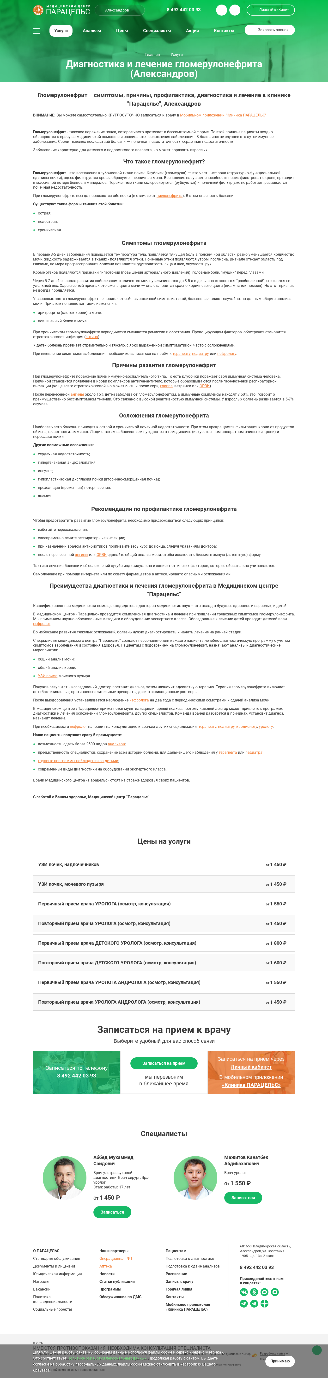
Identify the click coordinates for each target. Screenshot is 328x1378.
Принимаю (280, 1361)
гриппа (166, 386)
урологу (266, 726)
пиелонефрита (169, 195)
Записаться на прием (164, 1063)
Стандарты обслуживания (56, 1258)
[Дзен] (264, 1304)
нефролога (139, 700)
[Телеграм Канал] (254, 1304)
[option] (98, 1186)
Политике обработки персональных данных (106, 1358)
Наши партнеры (113, 1251)
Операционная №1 (116, 1258)
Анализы (92, 31)
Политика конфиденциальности (52, 1299)
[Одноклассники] (254, 1292)
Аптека (105, 1266)
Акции (192, 31)
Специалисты (157, 31)
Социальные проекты (52, 1309)
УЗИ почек (47, 676)
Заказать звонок (273, 30)
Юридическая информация (57, 1274)
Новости (107, 1274)
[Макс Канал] (275, 1294)
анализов (116, 744)
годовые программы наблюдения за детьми (78, 760)
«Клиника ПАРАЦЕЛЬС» (251, 1085)
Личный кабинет (274, 10)
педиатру (200, 353)
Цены (122, 31)
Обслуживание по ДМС (120, 1297)
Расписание (176, 1274)
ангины (77, 394)
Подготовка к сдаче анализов (193, 1266)
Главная (152, 54)
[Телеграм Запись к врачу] (244, 1304)
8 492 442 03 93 (76, 1075)
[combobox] (120, 10)
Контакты (224, 31)
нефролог (41, 623)
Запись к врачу (179, 1281)
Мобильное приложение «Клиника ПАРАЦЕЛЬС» (188, 1307)
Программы (110, 1289)
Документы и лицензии (54, 1266)
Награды (41, 1281)
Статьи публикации (117, 1281)
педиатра (253, 752)
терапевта (228, 752)
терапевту (181, 353)
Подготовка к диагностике (190, 1258)
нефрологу (226, 353)
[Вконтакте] (244, 1292)
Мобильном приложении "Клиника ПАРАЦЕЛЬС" (223, 115)
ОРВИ (205, 386)
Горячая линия (179, 1289)
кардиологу (246, 726)
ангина (91, 337)
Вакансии (41, 1289)
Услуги (61, 31)
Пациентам (176, 1251)
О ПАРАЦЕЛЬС (46, 1251)
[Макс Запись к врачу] (264, 1292)
